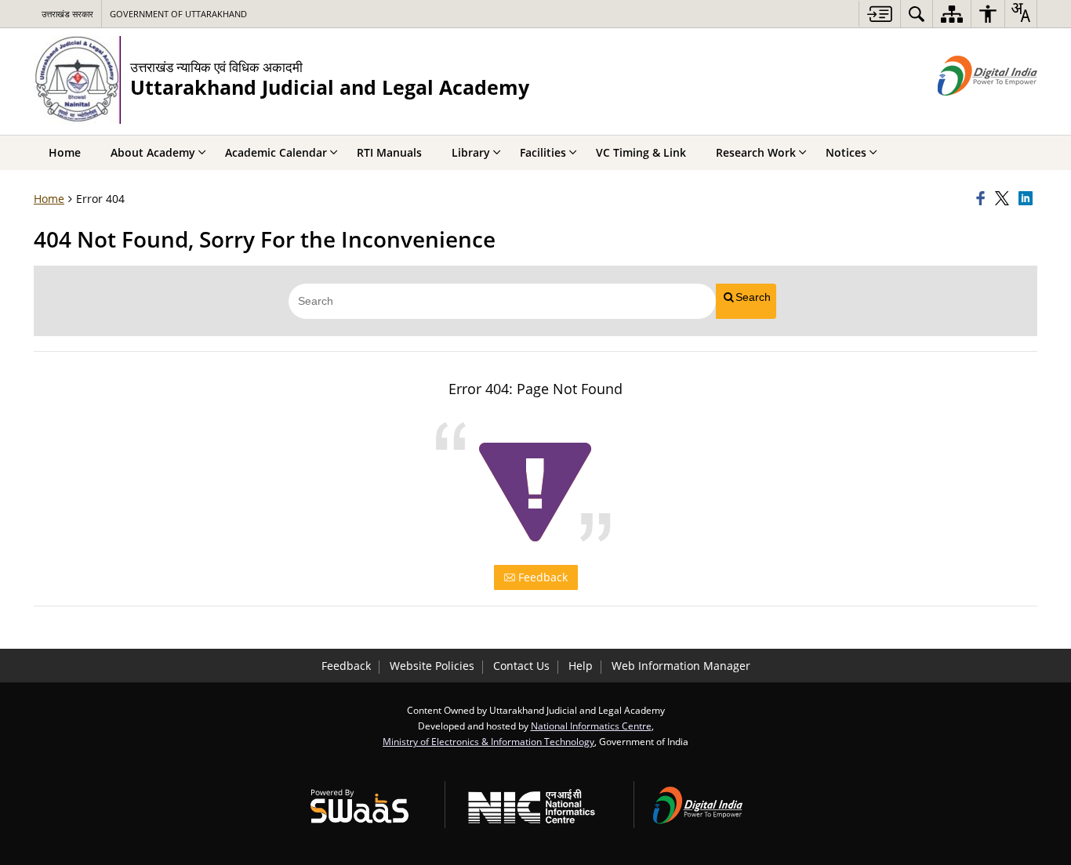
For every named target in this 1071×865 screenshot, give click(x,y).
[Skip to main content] (879, 14)
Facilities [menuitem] (543, 152)
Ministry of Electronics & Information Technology (488, 741)
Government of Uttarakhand (178, 14)
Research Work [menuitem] (756, 152)
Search (753, 297)
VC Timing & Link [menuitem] (641, 152)
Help (580, 665)
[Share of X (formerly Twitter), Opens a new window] (1004, 199)
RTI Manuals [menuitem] (389, 152)
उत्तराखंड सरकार (67, 14)
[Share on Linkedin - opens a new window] (1027, 199)
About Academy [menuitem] (153, 152)
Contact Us (521, 665)
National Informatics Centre (591, 725)
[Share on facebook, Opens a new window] (983, 199)
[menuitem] (916, 13)
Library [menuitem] (471, 152)
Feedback (541, 577)
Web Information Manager (681, 665)
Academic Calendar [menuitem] (276, 152)
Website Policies (432, 665)
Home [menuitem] (65, 152)
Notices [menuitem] (846, 152)
